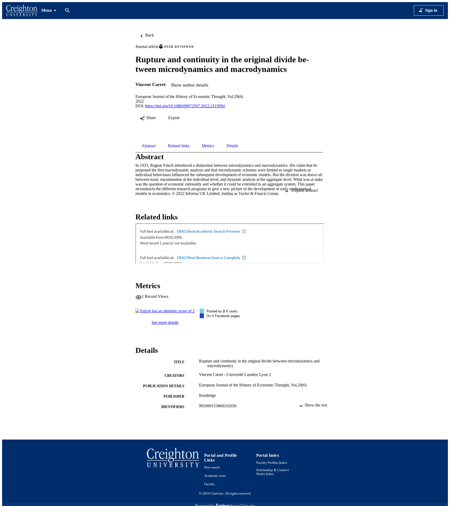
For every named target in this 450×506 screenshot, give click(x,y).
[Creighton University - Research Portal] (21, 10)
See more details (165, 322)
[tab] (148, 146)
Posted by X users (222, 310)
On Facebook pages (223, 315)
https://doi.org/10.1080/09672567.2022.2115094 (185, 106)
